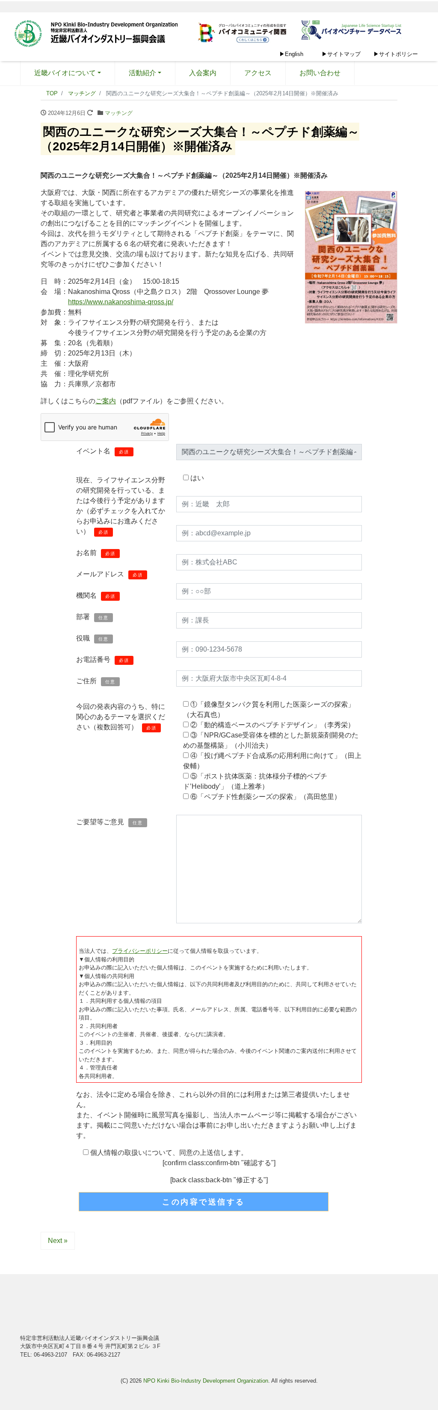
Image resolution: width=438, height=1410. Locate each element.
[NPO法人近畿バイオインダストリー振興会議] (99, 34)
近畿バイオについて (65, 72)
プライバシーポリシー (140, 951)
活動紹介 (142, 72)
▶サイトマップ (341, 54)
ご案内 (105, 401)
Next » (58, 1240)
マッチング (119, 113)
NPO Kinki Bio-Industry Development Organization (205, 1381)
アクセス (258, 72)
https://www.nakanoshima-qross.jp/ (120, 302)
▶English (291, 54)
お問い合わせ (319, 72)
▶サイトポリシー (395, 54)
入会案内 (202, 72)
